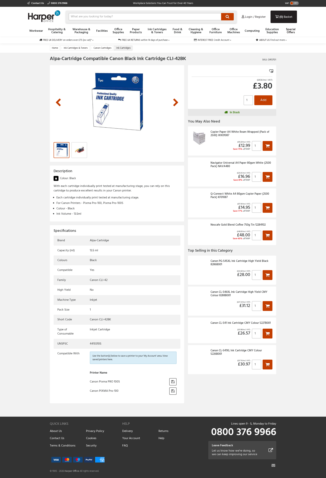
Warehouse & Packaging (81, 31)
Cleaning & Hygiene (196, 31)
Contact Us (38, 3)
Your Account (131, 438)
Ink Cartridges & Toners (157, 31)
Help (161, 438)
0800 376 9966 (59, 3)
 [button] (267, 145)
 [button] (173, 382)
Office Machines (233, 31)
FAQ (125, 445)
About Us (56, 431)
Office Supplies (118, 31)
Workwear (36, 31)
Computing (252, 31)
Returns (163, 431)
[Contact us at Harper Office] (273, 465)
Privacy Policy (95, 431)
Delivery (127, 431)
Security (91, 445)
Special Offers (290, 31)
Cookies (91, 438)
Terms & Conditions (62, 445)
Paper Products (136, 31)
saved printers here (102, 360)
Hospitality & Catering (57, 31)
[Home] (44, 16)
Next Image (175, 102)
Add (263, 100)
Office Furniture (215, 31)
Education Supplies (272, 31)
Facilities (102, 31)
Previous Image (58, 102)
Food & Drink (177, 31)
